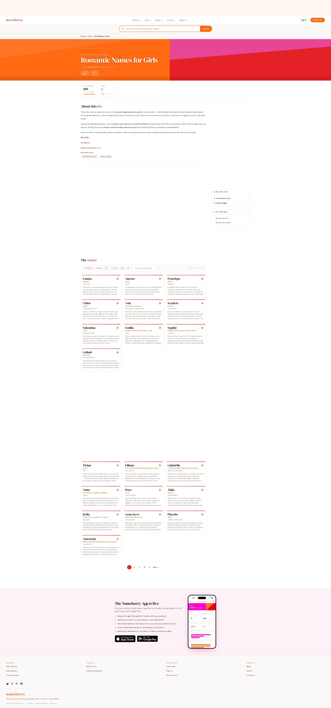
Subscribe (317, 20)
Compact (88, 268)
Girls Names (11, 666)
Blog (249, 666)
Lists (147, 20)
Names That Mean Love (91, 148)
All (106, 268)
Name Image (106, 157)
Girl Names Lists (89, 157)
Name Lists (91, 666)
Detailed (99, 268)
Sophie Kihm (93, 67)
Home (83, 36)
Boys (115, 268)
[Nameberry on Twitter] (7, 683)
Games (182, 20)
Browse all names (223, 222)
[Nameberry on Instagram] (21, 683)
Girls (122, 268)
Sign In (304, 20)
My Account (172, 675)
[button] (143, 268)
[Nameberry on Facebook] (12, 683)
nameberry (15, 694)
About (250, 671)
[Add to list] (117, 279)
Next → (156, 567)
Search (206, 29)
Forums (170, 20)
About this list (222, 218)
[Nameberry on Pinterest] (17, 683)
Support (53, 703)
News (158, 20)
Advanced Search (94, 671)
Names (135, 20)
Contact (251, 675)
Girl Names (85, 143)
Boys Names (11, 671)
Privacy (30, 703)
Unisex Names (12, 675)
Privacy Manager (41, 703)
